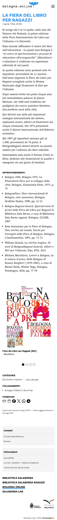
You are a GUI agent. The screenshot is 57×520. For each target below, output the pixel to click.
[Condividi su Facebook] (14, 401)
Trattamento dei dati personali (16, 467)
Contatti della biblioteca (14, 436)
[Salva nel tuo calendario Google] (9, 401)
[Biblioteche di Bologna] (49, 503)
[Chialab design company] (39, 516)
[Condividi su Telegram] (28, 401)
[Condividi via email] (4, 401)
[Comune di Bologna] (35, 506)
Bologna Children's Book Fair (19, 390)
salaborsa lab (12, 491)
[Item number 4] (34, 364)
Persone (7, 441)
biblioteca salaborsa (17, 478)
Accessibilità (9, 457)
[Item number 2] (27, 364)
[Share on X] (19, 401)
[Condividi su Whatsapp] (24, 401)
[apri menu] (53, 6)
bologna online (13, 487)
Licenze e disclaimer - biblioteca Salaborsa (21, 462)
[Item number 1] (23, 364)
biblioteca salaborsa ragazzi (23, 482)
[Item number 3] (30, 364)
